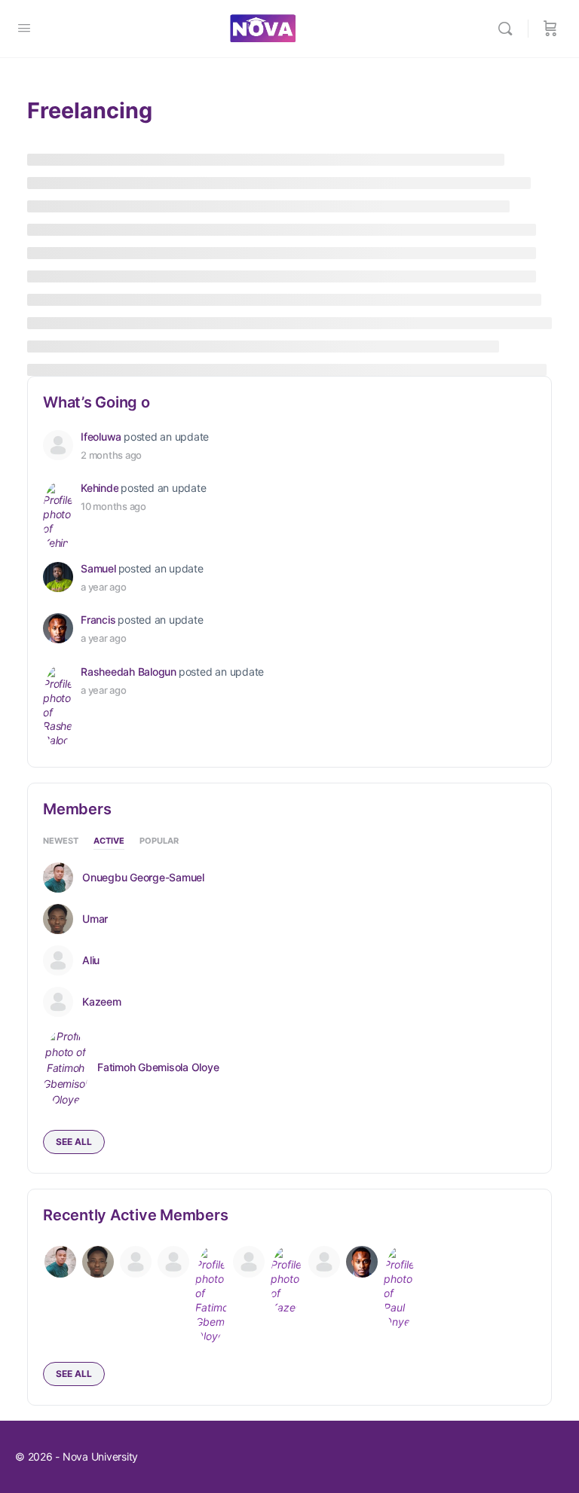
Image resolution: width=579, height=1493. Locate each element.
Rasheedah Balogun (128, 671)
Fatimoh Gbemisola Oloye (158, 1067)
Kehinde (99, 487)
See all (74, 1141)
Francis (98, 619)
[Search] (509, 28)
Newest (60, 841)
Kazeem (101, 1002)
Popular (159, 841)
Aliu (91, 960)
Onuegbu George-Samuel (143, 878)
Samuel (98, 568)
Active (108, 841)
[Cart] (550, 28)
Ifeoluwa (101, 436)
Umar (95, 919)
